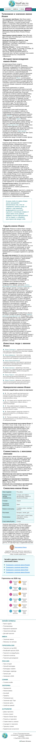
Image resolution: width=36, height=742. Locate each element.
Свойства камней (8, 705)
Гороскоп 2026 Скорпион (24, 600)
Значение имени (8, 639)
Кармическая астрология (11, 729)
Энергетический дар (9, 631)
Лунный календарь (9, 666)
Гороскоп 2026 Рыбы (24, 612)
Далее (28, 9)
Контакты (21, 736)
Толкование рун (8, 698)
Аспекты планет (8, 714)
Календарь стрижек (9, 668)
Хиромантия (7, 688)
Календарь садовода (9, 671)
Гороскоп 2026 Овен (15, 583)
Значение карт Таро (9, 700)
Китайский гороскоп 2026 (11, 650)
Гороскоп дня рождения (10, 658)
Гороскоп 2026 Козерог (24, 606)
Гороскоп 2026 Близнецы (15, 589)
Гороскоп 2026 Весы (15, 600)
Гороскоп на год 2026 (10, 648)
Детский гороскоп (8, 633)
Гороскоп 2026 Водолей (15, 612)
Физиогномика (7, 690)
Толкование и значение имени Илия (17, 570)
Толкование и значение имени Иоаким (18, 565)
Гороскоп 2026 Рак (24, 588)
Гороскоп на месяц (9, 655)
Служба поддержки (25, 735)
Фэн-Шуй (6, 693)
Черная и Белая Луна (10, 716)
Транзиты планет (8, 726)
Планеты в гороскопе (10, 719)
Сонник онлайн (8, 682)
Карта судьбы (7, 623)
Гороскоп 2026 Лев (15, 594)
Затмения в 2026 (8, 676)
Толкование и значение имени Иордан (18, 572)
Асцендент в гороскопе (10, 724)
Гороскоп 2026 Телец (24, 583)
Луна (22, 9)
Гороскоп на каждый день (11, 653)
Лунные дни (7, 673)
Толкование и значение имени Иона (17, 567)
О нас (15, 733)
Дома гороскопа (8, 711)
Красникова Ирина (21, 547)
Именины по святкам (9, 642)
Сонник (8, 9)
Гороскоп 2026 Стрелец (15, 606)
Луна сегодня (7, 664)
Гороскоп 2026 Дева (24, 594)
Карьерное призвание (10, 628)
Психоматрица (7, 626)
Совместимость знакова (10, 721)
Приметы (6, 695)
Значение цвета (8, 703)
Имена (15, 9)
